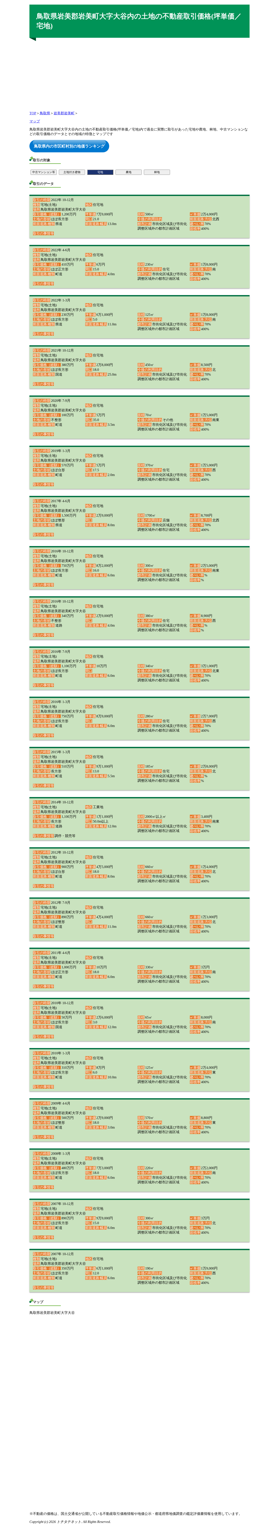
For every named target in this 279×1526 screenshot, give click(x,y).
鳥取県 (45, 113)
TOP (32, 113)
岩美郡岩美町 (64, 113)
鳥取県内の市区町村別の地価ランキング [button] (69, 146)
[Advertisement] (139, 73)
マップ (34, 121)
